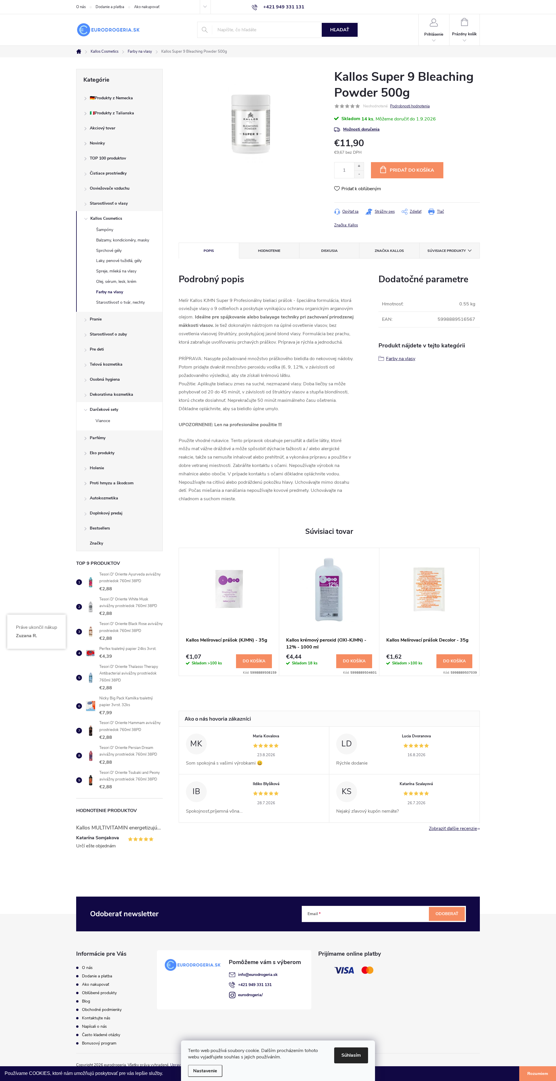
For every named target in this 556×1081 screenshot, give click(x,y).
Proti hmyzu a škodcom (111, 483)
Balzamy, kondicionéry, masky (122, 240)
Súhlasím (351, 1055)
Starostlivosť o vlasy (109, 203)
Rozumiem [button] (537, 1073)
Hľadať (339, 30)
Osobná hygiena (105, 379)
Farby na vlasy (109, 292)
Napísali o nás (94, 1026)
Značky (96, 543)
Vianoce (103, 421)
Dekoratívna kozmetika (111, 394)
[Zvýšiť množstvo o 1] (359, 166)
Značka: (346, 225)
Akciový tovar (102, 128)
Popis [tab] (209, 250)
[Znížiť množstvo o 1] (359, 174)
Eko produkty (102, 453)
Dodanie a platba (110, 7)
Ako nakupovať (146, 7)
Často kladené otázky (101, 1035)
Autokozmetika (104, 498)
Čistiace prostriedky (108, 173)
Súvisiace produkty (446, 250)
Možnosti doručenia (361, 129)
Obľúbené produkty (99, 993)
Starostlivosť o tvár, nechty (120, 302)
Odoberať (447, 914)
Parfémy (97, 438)
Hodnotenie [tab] (269, 250)
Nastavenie (205, 1071)
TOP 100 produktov (108, 158)
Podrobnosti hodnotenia (410, 106)
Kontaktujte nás (96, 1018)
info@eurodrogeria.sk (258, 974)
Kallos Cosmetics (106, 218)
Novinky (97, 143)
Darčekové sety (104, 409)
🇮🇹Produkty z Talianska (112, 113)
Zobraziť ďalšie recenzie (453, 828)
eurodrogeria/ (250, 995)
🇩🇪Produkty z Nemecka (111, 98)
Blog (86, 1001)
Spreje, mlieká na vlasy (116, 271)
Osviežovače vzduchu (109, 188)
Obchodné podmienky (102, 1009)
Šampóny (104, 229)
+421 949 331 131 (255, 984)
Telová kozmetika (106, 364)
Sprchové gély (109, 250)
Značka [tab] (389, 250)
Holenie (97, 468)
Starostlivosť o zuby (108, 334)
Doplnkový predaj (106, 513)
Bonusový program (99, 1043)
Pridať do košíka (412, 170)
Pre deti (97, 349)
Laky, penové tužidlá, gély (119, 260)
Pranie (96, 319)
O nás (81, 7)
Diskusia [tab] (329, 250)
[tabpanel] (229, 612)
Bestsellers (100, 528)
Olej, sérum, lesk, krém (116, 281)
